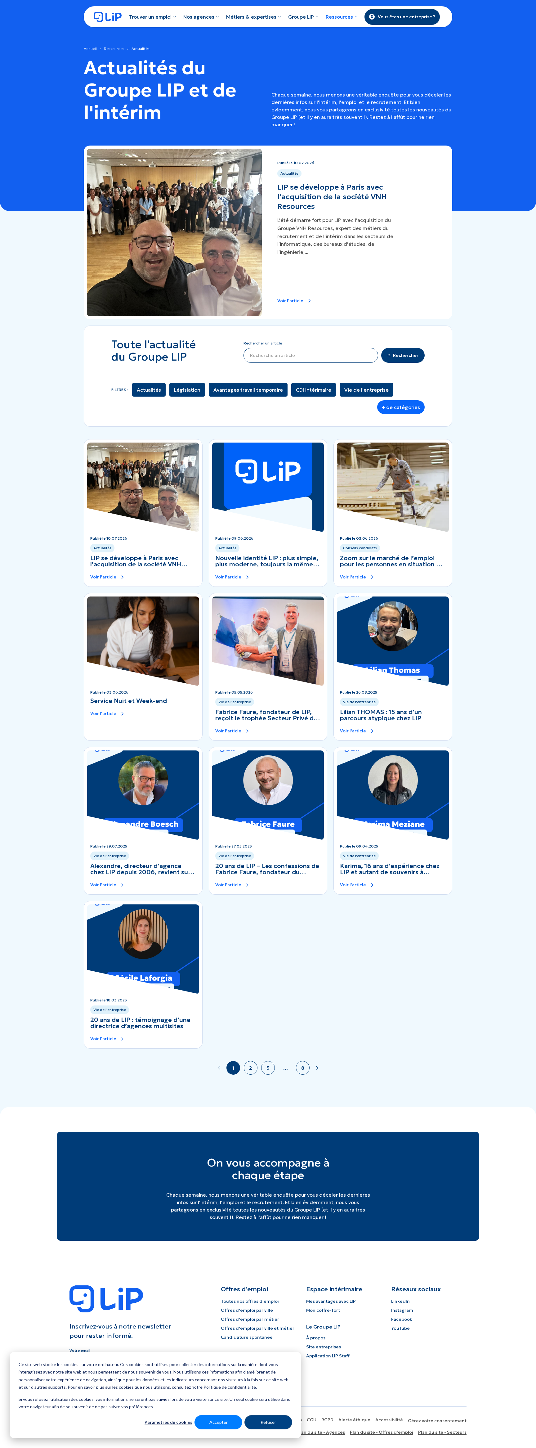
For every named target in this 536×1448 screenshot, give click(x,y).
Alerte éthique (354, 1420)
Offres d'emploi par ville (247, 1310)
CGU (311, 1420)
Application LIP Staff (328, 1356)
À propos (315, 1338)
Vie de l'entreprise (366, 390)
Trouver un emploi (150, 17)
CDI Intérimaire (313, 390)
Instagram (402, 1310)
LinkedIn (400, 1301)
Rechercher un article (262, 343)
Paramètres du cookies (168, 1422)
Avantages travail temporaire (248, 390)
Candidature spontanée (247, 1337)
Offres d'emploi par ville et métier (257, 1328)
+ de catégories (401, 407)
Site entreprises (323, 1347)
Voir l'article (290, 301)
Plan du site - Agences (321, 1432)
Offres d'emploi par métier (250, 1319)
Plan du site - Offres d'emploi (381, 1432)
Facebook (401, 1319)
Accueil (90, 48)
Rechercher (405, 355)
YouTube (400, 1328)
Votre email (79, 1350)
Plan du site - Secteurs (442, 1432)
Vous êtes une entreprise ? (406, 17)
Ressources (114, 48)
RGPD (327, 1420)
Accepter (218, 1422)
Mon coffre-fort (323, 1310)
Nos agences (198, 17)
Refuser (268, 1422)
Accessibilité (389, 1420)
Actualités (149, 390)
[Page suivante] (317, 1068)
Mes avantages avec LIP (331, 1301)
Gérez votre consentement (437, 1420)
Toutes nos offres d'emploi (250, 1301)
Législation (187, 390)
